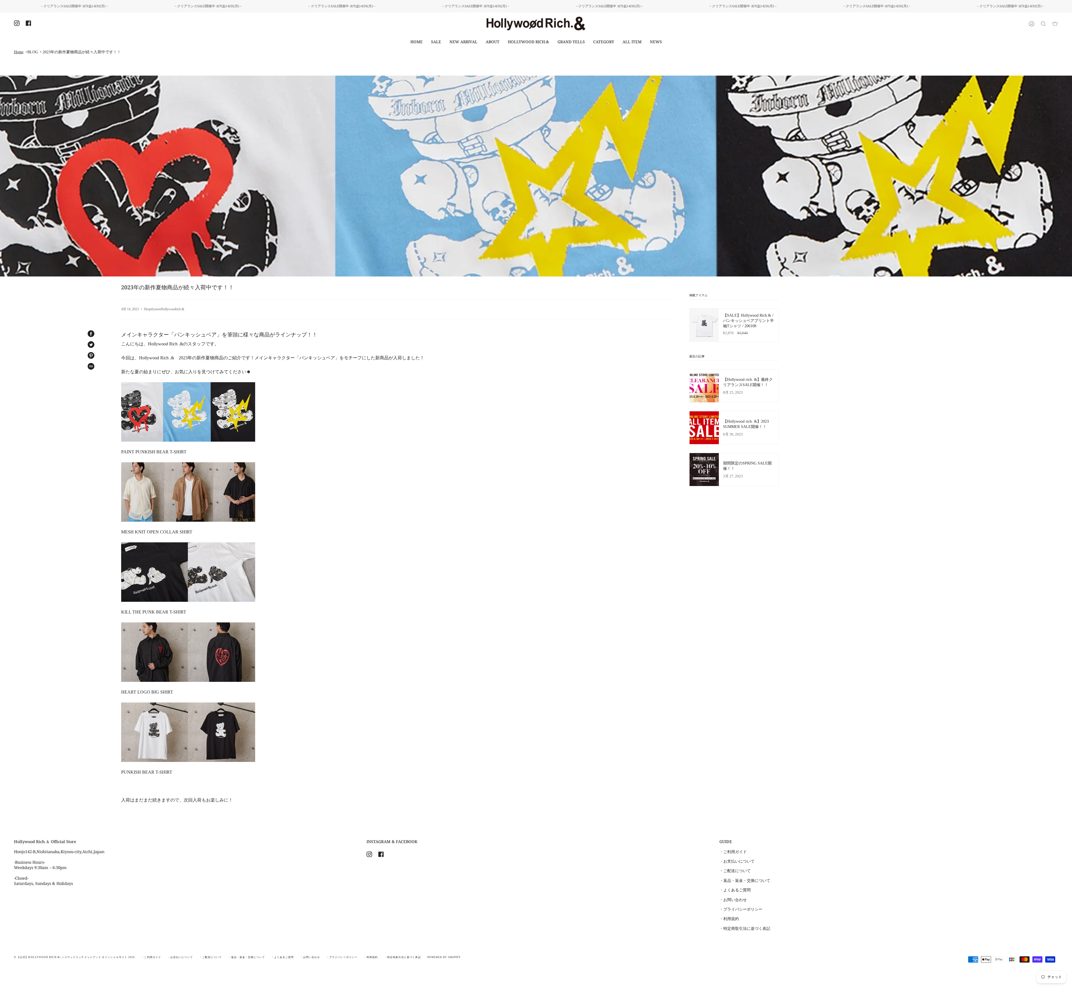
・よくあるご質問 (735, 890)
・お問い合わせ (733, 899)
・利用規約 (729, 918)
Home (18, 52)
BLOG (32, 52)
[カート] (1055, 24)
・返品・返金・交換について (744, 880)
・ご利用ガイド (733, 852)
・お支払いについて (737, 861)
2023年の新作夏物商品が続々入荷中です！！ (82, 52)
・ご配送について (735, 870)
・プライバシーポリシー (740, 909)
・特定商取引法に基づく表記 (744, 928)
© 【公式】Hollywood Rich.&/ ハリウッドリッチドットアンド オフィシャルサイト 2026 (74, 957)
